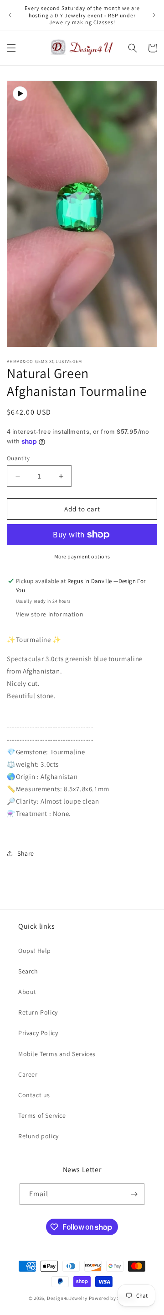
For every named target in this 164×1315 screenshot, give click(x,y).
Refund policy (38, 1136)
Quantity (18, 458)
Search (28, 971)
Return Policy (38, 1012)
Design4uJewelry (67, 1298)
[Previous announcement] (10, 15)
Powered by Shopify (112, 1298)
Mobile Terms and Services (57, 1054)
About (27, 992)
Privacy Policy (38, 1033)
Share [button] (25, 853)
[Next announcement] (154, 15)
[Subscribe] (134, 1194)
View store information (49, 614)
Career (28, 1074)
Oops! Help (34, 951)
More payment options (82, 556)
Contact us (34, 1095)
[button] (11, 48)
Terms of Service (42, 1115)
